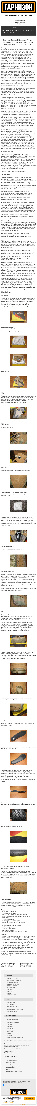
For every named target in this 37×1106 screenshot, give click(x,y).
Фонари (9, 1035)
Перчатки (10, 1028)
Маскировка (11, 1030)
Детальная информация (9, 1102)
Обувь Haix (10, 1004)
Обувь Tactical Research (15, 1009)
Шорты (9, 991)
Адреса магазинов (18, 19)
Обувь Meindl (11, 1008)
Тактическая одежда (14, 980)
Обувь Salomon (12, 1006)
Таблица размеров (9, 1067)
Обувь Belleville (12, 1011)
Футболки (10, 989)
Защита (9, 1024)
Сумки (9, 1033)
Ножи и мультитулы (13, 1023)
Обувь (8, 999)
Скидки (18, 24)
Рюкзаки (10, 1032)
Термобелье (11, 987)
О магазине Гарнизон (10, 1060)
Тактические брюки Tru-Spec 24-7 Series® (8, 965)
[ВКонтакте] (3, 1085)
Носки (9, 993)
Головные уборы (12, 978)
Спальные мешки (12, 1019)
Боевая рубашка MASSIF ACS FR (25, 965)
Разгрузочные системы (15, 1037)
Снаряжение (11, 1016)
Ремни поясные (12, 986)
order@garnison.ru (12, 1052)
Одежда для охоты (13, 984)
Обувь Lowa (11, 1002)
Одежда (9, 975)
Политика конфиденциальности (13, 1071)
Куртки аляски (11, 995)
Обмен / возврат (18, 20)
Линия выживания (13, 1021)
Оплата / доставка (18, 22)
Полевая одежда (12, 982)
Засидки (9, 1026)
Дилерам (7, 1069)
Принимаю (29, 1098)
